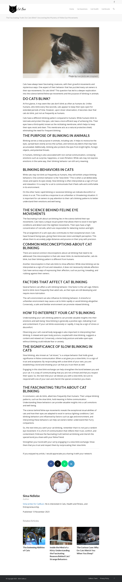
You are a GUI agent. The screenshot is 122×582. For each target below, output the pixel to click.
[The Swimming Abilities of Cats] (34, 536)
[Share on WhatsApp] (64, 463)
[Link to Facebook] (114, 2)
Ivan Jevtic (81, 76)
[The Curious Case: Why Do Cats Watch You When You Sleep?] (88, 536)
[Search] (113, 9)
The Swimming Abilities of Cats (34, 549)
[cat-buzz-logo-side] (17, 9)
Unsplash (93, 76)
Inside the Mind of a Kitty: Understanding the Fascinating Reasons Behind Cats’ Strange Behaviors (60, 553)
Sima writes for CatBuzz (33, 504)
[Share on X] (57, 463)
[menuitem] (72, 9)
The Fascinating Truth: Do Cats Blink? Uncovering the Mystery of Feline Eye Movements (42, 17)
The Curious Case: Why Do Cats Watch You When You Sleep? (88, 550)
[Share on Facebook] (51, 463)
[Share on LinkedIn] (71, 463)
